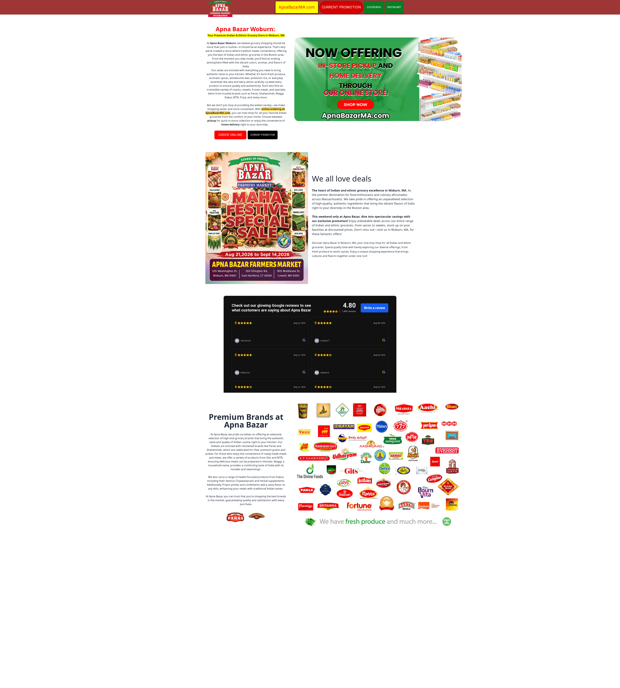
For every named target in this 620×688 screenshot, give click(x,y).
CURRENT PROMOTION (341, 7)
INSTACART (394, 7)
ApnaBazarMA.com (297, 7)
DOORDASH (374, 7)
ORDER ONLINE (230, 135)
